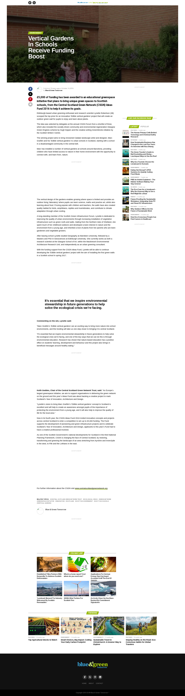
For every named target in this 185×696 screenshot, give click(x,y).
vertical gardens (44, 503)
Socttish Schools (102, 501)
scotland (70, 501)
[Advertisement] (76, 178)
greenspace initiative (46, 501)
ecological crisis (91, 499)
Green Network (105, 499)
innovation (60, 501)
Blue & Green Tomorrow (53, 90)
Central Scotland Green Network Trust (66, 499)
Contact (99, 683)
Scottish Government (84, 501)
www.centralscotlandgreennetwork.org (91, 488)
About (91, 683)
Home (84, 683)
